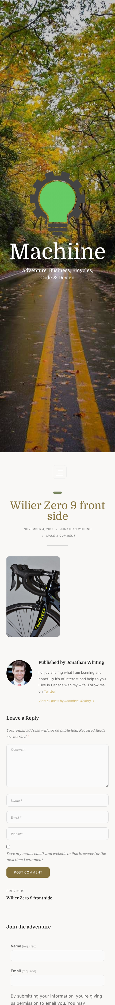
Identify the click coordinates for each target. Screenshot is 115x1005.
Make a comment (60, 536)
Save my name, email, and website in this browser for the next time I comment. (56, 857)
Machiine (57, 252)
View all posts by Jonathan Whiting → (66, 701)
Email (23, 970)
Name (23, 946)
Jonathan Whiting (75, 529)
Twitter (49, 691)
